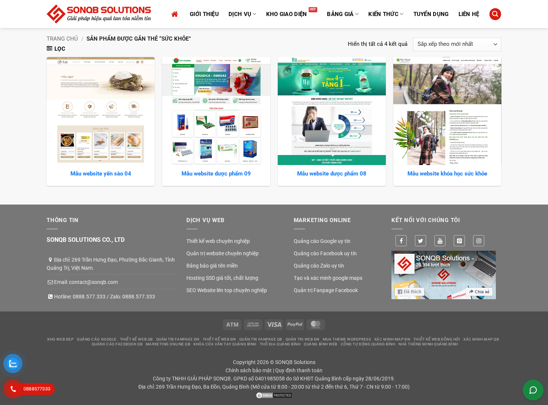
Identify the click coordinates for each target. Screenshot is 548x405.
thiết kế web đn (219, 339)
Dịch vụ (240, 14)
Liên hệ (469, 14)
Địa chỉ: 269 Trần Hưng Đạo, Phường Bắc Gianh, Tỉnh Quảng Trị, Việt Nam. (111, 264)
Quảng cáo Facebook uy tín (325, 253)
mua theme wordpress (347, 339)
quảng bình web (320, 344)
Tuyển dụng (431, 14)
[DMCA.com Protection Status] (274, 395)
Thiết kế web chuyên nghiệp (218, 241)
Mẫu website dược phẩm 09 (216, 173)
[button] (495, 14)
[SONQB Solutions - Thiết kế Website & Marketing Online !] (99, 14)
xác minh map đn (392, 339)
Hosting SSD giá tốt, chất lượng (222, 278)
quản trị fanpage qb (260, 339)
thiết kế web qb (136, 339)
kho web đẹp (60, 339)
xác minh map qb (481, 339)
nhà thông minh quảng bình (428, 344)
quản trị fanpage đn (177, 339)
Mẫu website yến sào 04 (100, 173)
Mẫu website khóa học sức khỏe (447, 173)
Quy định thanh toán (298, 370)
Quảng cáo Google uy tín (322, 241)
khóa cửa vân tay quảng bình (224, 344)
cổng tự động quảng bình (368, 344)
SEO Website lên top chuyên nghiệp (226, 290)
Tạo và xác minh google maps (328, 278)
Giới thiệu (204, 14)
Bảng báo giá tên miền (212, 266)
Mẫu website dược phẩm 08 (331, 173)
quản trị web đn (302, 339)
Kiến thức (383, 14)
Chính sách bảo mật (249, 370)
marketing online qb (168, 344)
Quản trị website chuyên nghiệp (222, 253)
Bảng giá (340, 14)
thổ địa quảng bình (280, 344)
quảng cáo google (97, 339)
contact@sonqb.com (93, 282)
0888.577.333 (89, 297)
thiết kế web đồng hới (436, 339)
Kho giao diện (286, 14)
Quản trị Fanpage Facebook (326, 290)
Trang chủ (62, 38)
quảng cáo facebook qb (117, 344)
